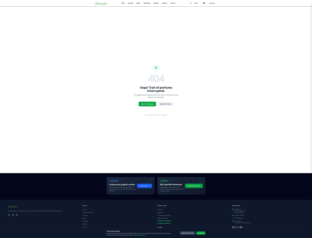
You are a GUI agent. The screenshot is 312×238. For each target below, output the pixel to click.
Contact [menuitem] (172, 3)
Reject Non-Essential (188, 233)
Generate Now (193, 186)
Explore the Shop (165, 104)
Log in (160, 227)
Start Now (143, 186)
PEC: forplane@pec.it (238, 218)
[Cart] (203, 3)
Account (85, 227)
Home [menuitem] (122, 3)
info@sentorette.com (239, 215)
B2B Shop (85, 224)
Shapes (84, 218)
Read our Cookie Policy (139, 235)
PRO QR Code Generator (165, 221)
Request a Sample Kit (164, 223)
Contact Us (160, 209)
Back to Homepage (147, 104)
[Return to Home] (101, 3)
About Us (85, 209)
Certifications (160, 212)
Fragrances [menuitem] (146, 3)
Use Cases (85, 215)
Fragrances (85, 221)
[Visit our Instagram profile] (17, 215)
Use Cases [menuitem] (130, 3)
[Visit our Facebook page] (9, 215)
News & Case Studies (88, 212)
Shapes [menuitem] (138, 3)
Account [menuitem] (164, 3)
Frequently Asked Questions (164, 215)
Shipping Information (162, 218)
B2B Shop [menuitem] (156, 3)
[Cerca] (190, 3)
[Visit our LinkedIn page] (13, 215)
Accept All (201, 233)
